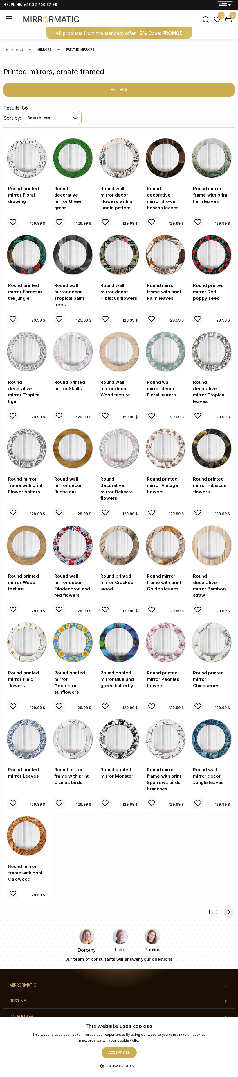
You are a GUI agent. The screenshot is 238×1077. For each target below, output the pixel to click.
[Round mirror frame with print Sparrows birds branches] (165, 739)
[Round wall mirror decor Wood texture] (119, 351)
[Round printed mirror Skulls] (73, 351)
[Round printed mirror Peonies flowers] (165, 642)
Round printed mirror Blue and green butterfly (117, 679)
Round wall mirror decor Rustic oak (68, 485)
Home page (15, 49)
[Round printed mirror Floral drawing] (26, 158)
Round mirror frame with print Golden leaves (164, 582)
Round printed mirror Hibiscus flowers (209, 485)
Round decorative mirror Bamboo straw (209, 585)
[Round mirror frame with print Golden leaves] (165, 545)
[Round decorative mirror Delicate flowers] (119, 448)
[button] (119, 1066)
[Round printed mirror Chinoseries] (211, 642)
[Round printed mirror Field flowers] (26, 642)
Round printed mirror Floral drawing (23, 195)
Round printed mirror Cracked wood (117, 582)
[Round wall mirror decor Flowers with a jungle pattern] (119, 158)
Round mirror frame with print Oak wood (25, 873)
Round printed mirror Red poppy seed (208, 292)
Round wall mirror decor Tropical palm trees (69, 295)
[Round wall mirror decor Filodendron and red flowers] (73, 545)
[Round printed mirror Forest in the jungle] (26, 254)
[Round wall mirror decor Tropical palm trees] (73, 254)
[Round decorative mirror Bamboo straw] (211, 545)
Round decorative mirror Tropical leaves (209, 391)
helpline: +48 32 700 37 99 (30, 4)
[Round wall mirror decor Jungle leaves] (211, 739)
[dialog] (119, 1047)
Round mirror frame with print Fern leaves (210, 195)
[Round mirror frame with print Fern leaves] (211, 158)
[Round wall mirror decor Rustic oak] (73, 448)
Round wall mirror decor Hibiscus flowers (118, 292)
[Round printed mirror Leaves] (26, 739)
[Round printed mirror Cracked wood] (119, 545)
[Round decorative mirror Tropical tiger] (26, 351)
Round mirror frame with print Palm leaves (164, 292)
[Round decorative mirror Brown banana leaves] (165, 158)
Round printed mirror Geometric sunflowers (69, 682)
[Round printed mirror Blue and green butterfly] (119, 642)
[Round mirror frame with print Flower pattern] (26, 448)
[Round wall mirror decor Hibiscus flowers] (119, 254)
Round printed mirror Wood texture (23, 582)
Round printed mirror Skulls (69, 385)
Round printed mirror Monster (116, 773)
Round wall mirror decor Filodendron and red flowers (72, 585)
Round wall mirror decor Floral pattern (161, 388)
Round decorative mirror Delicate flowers (116, 488)
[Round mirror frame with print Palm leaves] (165, 254)
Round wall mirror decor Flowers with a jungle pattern (116, 198)
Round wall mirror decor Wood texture (115, 388)
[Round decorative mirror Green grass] (73, 158)
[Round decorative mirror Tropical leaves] (211, 351)
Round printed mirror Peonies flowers (163, 679)
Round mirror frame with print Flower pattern (25, 485)
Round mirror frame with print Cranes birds (71, 776)
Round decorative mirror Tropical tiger (24, 391)
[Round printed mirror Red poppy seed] (211, 254)
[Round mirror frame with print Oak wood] (26, 835)
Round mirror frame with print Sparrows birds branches (164, 779)
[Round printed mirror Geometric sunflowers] (73, 642)
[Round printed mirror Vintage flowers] (165, 448)
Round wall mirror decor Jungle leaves (208, 776)
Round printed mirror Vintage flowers (162, 485)
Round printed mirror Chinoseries (208, 679)
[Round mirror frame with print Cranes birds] (73, 739)
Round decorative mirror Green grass (68, 198)
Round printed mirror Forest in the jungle (25, 292)
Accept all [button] (119, 1052)
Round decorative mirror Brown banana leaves (163, 198)
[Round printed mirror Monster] (119, 739)
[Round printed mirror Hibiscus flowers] (211, 448)
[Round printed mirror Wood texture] (26, 545)
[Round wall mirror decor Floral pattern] (165, 351)
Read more (151, 1040)
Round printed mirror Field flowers (23, 679)
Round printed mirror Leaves (23, 773)
